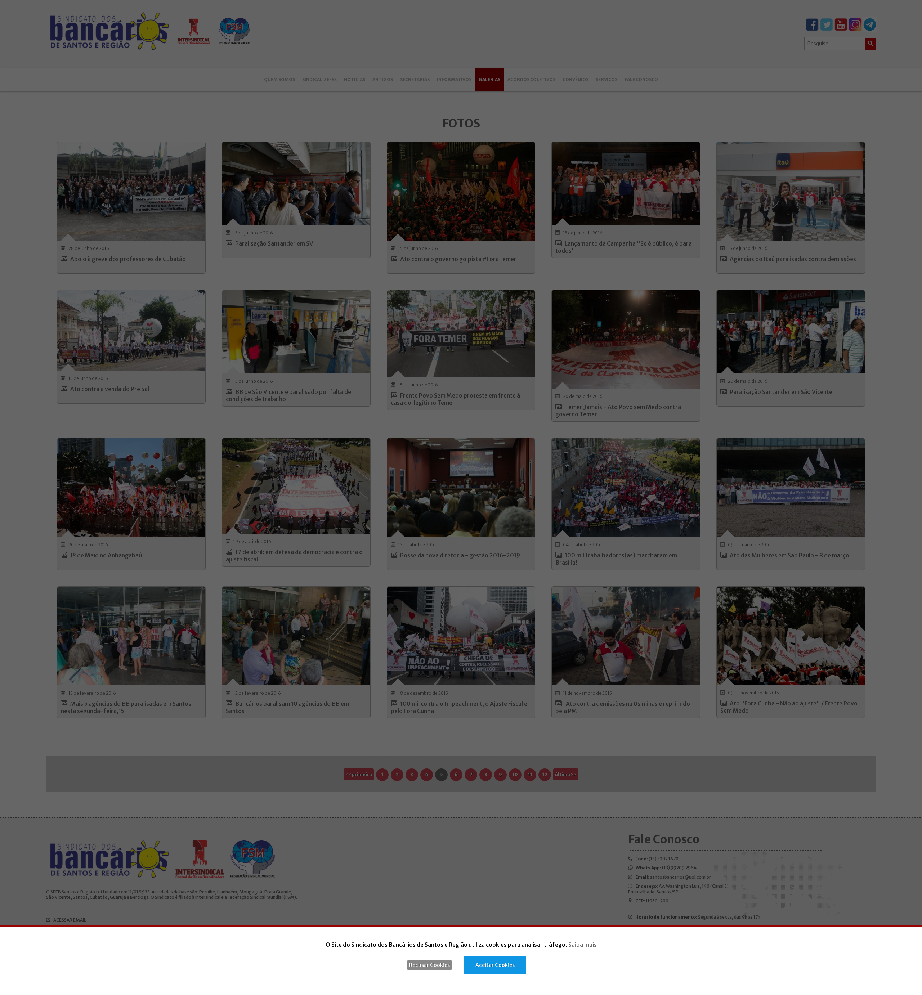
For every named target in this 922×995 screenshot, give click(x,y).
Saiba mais (582, 944)
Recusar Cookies (429, 965)
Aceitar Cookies (495, 965)
